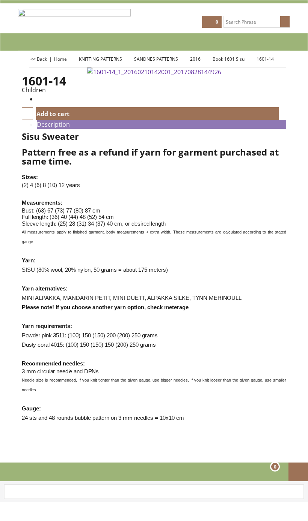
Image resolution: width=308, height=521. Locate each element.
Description (53, 124)
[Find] (285, 21)
